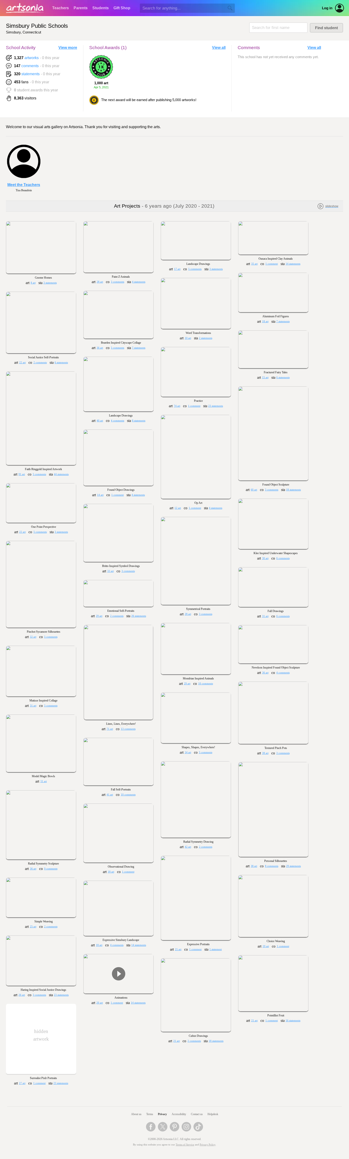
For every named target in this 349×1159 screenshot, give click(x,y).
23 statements (215, 406)
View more (67, 48)
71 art (110, 729)
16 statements (293, 1020)
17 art (177, 269)
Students (100, 8)
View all (219, 48)
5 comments (195, 269)
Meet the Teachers (23, 185)
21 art (178, 949)
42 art (188, 847)
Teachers (60, 8)
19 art (266, 946)
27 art (22, 1083)
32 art (33, 637)
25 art (33, 926)
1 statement (215, 949)
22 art (22, 362)
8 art (33, 282)
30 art (265, 558)
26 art (22, 995)
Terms (149, 1114)
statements (30, 74)
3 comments (117, 281)
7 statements (283, 321)
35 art (254, 263)
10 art (188, 338)
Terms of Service (185, 1144)
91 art (22, 474)
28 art (100, 281)
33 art (110, 571)
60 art (254, 489)
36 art (100, 347)
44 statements (61, 474)
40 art (100, 420)
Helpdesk (213, 1114)
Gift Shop (121, 8)
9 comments (50, 868)
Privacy (162, 1114)
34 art (188, 752)
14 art (100, 495)
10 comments (205, 683)
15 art (265, 377)
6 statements (61, 362)
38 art (265, 753)
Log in (327, 8)
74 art (177, 406)
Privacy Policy (207, 1144)
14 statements (293, 263)
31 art (265, 616)
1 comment (271, 263)
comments (30, 66)
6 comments (283, 558)
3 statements (50, 282)
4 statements (138, 281)
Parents (81, 8)
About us (136, 1114)
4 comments (117, 420)
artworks (31, 58)
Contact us (197, 1114)
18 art (265, 321)
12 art (177, 508)
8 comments (271, 866)
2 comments (40, 362)
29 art (99, 616)
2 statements (205, 338)
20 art (99, 1002)
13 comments (128, 729)
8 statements (138, 420)
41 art (110, 794)
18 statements (293, 489)
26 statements (138, 616)
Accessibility (179, 1114)
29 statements (293, 866)
